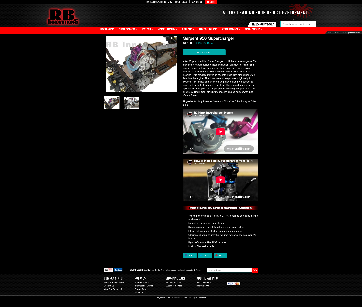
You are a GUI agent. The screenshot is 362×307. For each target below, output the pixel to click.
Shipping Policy (142, 282)
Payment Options (173, 282)
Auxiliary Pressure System (207, 101)
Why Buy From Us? (113, 289)
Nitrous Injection (166, 29)
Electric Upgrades (208, 29)
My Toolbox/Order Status (159, 1)
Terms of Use (141, 292)
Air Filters (187, 29)
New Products (107, 29)
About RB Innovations (114, 282)
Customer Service (174, 286)
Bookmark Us (202, 286)
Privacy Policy (141, 289)
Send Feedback (203, 282)
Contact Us (197, 1)
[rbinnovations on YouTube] (108, 270)
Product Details (253, 29)
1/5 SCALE (147, 29)
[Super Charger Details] (220, 209)
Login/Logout (181, 1)
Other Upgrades (230, 29)
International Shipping (145, 286)
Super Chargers (127, 29)
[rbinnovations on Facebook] (118, 270)
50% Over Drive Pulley (235, 101)
